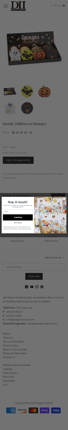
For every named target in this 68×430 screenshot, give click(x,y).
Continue (18, 217)
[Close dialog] (64, 198)
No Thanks (18, 223)
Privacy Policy (25, 229)
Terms (30, 229)
